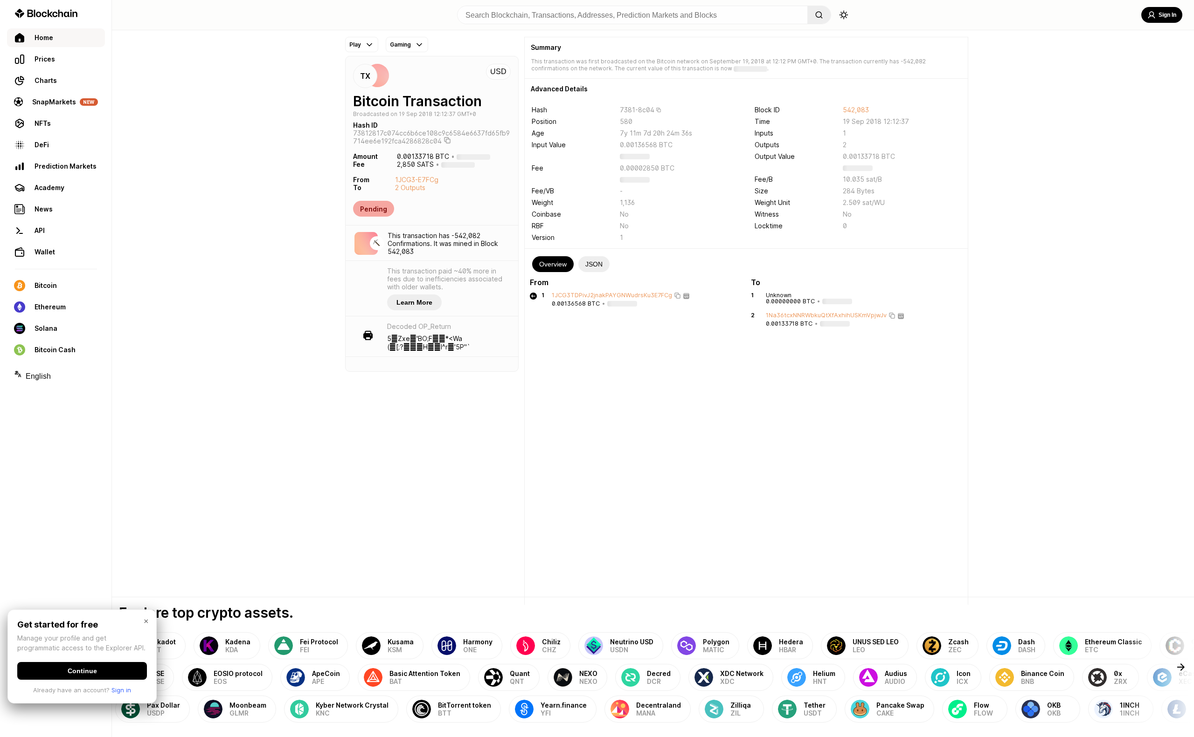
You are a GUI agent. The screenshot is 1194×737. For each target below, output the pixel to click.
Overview (553, 264)
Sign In (1167, 15)
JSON (594, 264)
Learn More (414, 302)
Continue (82, 671)
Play (355, 44)
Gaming (400, 44)
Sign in (121, 690)
